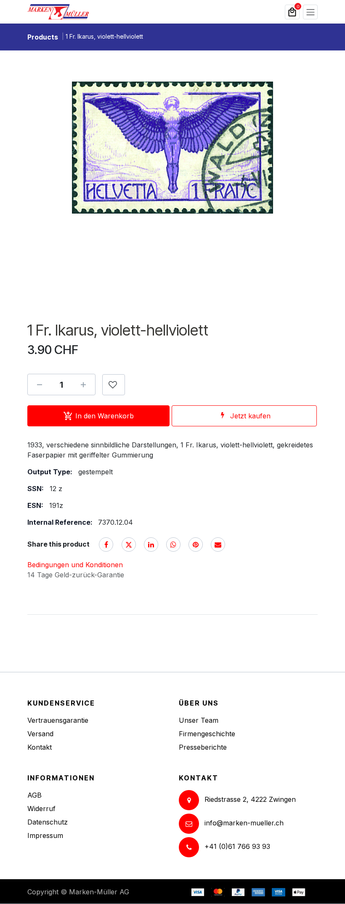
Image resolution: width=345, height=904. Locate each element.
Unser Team (198, 720)
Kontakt (39, 747)
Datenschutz (47, 822)
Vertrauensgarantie (57, 720)
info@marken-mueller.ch (244, 823)
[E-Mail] (218, 544)
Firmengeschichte (207, 734)
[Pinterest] (195, 544)
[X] (129, 544)
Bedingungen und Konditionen (75, 564)
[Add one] (83, 384)
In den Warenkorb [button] (104, 416)
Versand (40, 734)
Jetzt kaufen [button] (250, 416)
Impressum (45, 835)
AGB (34, 795)
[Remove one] (39, 384)
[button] (113, 384)
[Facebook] (106, 544)
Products (42, 37)
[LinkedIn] (151, 544)
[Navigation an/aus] (310, 12)
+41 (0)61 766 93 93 (237, 847)
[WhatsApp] (173, 544)
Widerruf (41, 808)
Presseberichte (203, 747)
